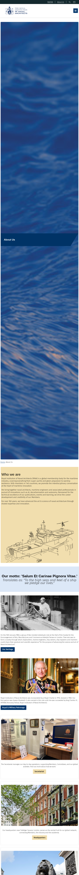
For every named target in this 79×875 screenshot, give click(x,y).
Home (2, 462)
